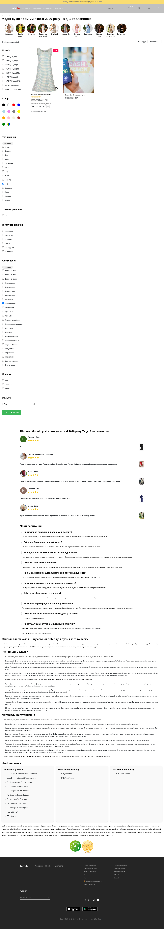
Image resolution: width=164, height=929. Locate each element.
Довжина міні (10, 271)
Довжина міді (10, 275)
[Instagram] (89, 900)
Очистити (7, 143)
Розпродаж (48, 8)
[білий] (9, 105)
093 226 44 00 (76, 628)
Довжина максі (10, 279)
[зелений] (4, 124)
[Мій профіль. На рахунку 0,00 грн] (139, 8)
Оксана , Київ (33, 437)
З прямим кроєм (11, 336)
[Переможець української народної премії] (87, 847)
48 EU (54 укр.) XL (11, 85)
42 (44, 107)
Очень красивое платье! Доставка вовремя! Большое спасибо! (45, 498)
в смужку (8, 239)
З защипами (9, 283)
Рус (102, 919)
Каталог (25, 8)
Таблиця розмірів (119, 868)
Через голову (10, 365)
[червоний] (14, 105)
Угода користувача (89, 884)
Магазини (37, 8)
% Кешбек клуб (118, 875)
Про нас (48, 866)
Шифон (7, 196)
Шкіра (6, 167)
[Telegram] (98, 900)
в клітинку (8, 235)
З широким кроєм (11, 340)
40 (40, 107)
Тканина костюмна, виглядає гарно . (34, 447)
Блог (85, 878)
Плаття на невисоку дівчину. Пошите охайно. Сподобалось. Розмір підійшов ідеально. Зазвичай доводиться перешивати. (68, 464)
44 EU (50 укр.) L (11, 77)
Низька (7, 381)
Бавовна (8, 188)
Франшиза (87, 875)
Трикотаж (8, 180)
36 (33, 107)
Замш (6, 159)
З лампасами (10, 308)
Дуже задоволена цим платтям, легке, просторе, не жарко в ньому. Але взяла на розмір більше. (58, 515)
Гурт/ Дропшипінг (119, 872)
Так (5, 216)
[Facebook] (85, 900)
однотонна (8, 231)
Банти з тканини (11, 361)
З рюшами (8, 312)
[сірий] (14, 112)
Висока (7, 389)
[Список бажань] (149, 8)
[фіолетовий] (9, 112)
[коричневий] (19, 118)
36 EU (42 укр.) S (11, 61)
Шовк (6, 192)
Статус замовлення (90, 865)
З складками (9, 287)
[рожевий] (9, 118)
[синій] (19, 105)
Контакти (59, 8)
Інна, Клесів (33, 472)
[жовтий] (19, 112)
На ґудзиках (9, 349)
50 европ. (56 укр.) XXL (14, 89)
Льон (6, 176)
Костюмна (8, 163)
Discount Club (95, 577)
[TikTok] (94, 900)
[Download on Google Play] (90, 909)
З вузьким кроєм (11, 345)
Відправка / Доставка (90, 868)
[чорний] (4, 105)
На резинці (9, 353)
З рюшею (8, 316)
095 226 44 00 (86, 628)
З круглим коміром (12, 320)
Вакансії (116, 878)
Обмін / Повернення (90, 872)
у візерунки (9, 248)
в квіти (7, 243)
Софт (6, 172)
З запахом (8, 328)
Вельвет (7, 151)
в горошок (8, 252)
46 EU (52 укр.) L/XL (12, 81)
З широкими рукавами (13, 324)
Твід (6, 184)
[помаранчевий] (4, 118)
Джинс (7, 155)
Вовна (7, 200)
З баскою (8, 332)
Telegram (46, 628)
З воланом (8, 299)
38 (37, 107)
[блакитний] (4, 112)
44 (48, 107)
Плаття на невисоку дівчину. (40, 454)
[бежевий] (14, 118)
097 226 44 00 (96, 628)
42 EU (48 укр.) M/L (12, 73)
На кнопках (9, 357)
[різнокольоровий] (9, 124)
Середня (8, 385)
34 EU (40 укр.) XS (12, 57)
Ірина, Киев (33, 506)
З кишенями (9, 295)
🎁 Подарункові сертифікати (93, 881)
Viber (40, 628)
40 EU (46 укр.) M (11, 69)
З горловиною (10, 304)
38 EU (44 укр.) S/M (12, 65)
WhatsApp (53, 628)
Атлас (6, 147)
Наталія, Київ (33, 489)
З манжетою (9, 291)
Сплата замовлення (120, 865)
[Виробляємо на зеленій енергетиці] (75, 846)
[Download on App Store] (73, 909)
